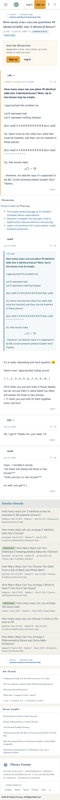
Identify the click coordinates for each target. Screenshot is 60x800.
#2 (55, 245)
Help (44, 790)
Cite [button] (52, 189)
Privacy (35, 790)
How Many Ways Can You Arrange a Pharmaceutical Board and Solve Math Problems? (24, 640)
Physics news (8, 205)
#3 (55, 427)
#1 (55, 82)
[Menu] (5, 4)
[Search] (55, 4)
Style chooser (13, 785)
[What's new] (49, 4)
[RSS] (50, 789)
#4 (55, 458)
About (17, 790)
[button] (51, 82)
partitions (9, 35)
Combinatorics (39, 31)
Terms (26, 790)
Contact (8, 790)
